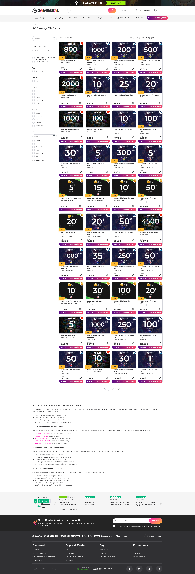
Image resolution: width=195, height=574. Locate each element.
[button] (161, 11)
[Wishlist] (155, 11)
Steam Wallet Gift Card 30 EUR (70, 164)
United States (40, 147)
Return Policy (71, 553)
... (114, 390)
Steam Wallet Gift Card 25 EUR (123, 96)
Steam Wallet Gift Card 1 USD (149, 370)
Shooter (38, 122)
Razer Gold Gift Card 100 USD (123, 302)
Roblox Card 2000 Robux (70, 95)
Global (38, 141)
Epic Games (40, 97)
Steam (38, 91)
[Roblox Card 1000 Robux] (71, 119)
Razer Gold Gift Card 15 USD (97, 198)
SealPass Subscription (107, 557)
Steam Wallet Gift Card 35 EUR (96, 267)
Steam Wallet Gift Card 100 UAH (150, 130)
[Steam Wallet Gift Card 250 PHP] (124, 325)
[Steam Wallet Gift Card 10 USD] (98, 84)
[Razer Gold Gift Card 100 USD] (124, 290)
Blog (134, 550)
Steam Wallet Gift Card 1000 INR (95, 336)
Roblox (38, 103)
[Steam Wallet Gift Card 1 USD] (150, 359)
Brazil (38, 156)
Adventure (39, 116)
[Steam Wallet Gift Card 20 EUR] (150, 84)
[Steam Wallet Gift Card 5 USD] (150, 153)
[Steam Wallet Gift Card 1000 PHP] (71, 256)
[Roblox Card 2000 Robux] (71, 84)
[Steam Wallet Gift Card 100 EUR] (150, 325)
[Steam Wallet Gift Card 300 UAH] (124, 153)
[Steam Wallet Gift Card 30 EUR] (71, 153)
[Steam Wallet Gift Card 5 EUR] (98, 153)
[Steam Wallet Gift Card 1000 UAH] (98, 50)
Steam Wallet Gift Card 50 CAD (70, 370)
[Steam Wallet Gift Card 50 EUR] (124, 222)
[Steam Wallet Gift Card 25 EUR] (124, 84)
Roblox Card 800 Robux (69, 61)
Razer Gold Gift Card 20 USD (69, 233)
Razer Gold (39, 100)
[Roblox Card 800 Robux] (71, 50)
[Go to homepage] (46, 10)
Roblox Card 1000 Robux (70, 129)
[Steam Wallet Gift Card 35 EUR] (98, 256)
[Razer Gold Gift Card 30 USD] (98, 290)
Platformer (39, 126)
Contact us (70, 560)
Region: (35, 132)
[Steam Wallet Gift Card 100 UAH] (150, 119)
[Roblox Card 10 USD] (98, 359)
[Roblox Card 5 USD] (71, 325)
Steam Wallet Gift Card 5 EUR (96, 164)
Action (38, 113)
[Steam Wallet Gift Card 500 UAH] (150, 50)
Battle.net (39, 94)
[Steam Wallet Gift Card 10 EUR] (124, 119)
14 (118, 390)
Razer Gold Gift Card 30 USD (96, 302)
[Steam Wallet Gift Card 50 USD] (150, 256)
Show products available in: (45, 58)
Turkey (38, 150)
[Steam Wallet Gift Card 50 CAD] (71, 359)
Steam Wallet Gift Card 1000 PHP (69, 267)
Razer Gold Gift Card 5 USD (71, 198)
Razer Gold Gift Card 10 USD (124, 198)
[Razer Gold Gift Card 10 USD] (124, 187)
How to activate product (74, 557)
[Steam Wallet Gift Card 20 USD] (98, 222)
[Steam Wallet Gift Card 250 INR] (124, 256)
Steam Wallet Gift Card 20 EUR (149, 96)
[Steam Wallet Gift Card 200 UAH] (124, 50)
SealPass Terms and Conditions (43, 557)
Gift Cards (39, 71)
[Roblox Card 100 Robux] (98, 119)
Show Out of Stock (42, 62)
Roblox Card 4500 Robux (149, 232)
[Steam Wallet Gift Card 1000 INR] (98, 325)
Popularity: (146, 38)
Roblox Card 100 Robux (95, 129)
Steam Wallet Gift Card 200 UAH (124, 61)
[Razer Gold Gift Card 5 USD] (71, 187)
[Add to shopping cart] (80, 69)
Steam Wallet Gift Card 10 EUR (123, 130)
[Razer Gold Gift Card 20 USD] (71, 222)
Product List (104, 550)
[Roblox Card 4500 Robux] (150, 222)
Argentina (39, 153)
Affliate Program (139, 557)
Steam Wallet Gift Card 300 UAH (124, 164)
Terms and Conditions (141, 526)
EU (37, 144)
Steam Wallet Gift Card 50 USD (149, 267)
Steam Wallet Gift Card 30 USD (123, 370)
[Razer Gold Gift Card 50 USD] (150, 187)
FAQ (67, 550)
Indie (37, 119)
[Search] (112, 10)
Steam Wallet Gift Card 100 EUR (150, 336)
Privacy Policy (157, 526)
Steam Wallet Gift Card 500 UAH (150, 61)
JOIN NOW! (155, 521)
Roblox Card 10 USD (94, 370)
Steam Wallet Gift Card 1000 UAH (95, 61)
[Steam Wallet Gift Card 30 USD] (124, 359)
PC (37, 81)
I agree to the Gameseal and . (139, 526)
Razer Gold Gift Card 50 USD (148, 199)
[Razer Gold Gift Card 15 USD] (98, 187)
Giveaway (136, 553)
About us (35, 550)
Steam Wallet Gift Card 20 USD (97, 233)
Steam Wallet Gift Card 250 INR (124, 267)
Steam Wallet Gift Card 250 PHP (124, 336)
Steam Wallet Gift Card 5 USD (149, 164)
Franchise (103, 553)
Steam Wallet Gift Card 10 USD (96, 96)
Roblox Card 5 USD (68, 335)
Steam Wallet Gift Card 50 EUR (123, 233)
